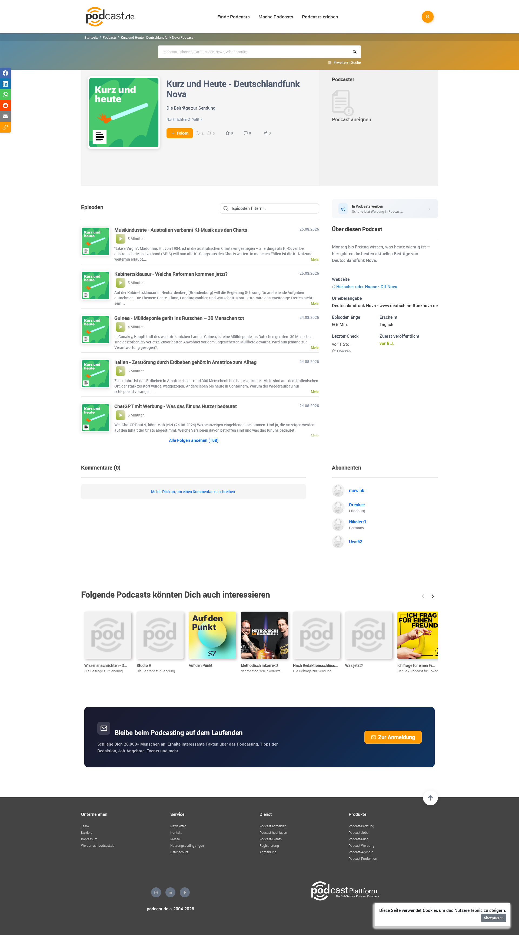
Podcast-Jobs (358, 832)
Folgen (182, 133)
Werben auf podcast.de (97, 845)
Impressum (89, 839)
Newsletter (178, 826)
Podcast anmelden (273, 826)
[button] (423, 596)
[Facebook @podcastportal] (185, 892)
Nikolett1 (358, 522)
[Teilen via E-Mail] (5, 116)
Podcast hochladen (273, 832)
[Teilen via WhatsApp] (5, 94)
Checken (344, 351)
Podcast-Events (271, 839)
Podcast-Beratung (361, 826)
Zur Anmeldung (396, 737)
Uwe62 (355, 541)
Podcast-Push (358, 839)
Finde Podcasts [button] (233, 17)
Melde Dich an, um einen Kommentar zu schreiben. (193, 491)
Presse (175, 839)
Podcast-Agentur (361, 852)
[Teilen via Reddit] (5, 105)
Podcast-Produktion (363, 858)
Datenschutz (179, 852)
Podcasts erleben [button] (320, 17)
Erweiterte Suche (347, 62)
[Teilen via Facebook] (5, 73)
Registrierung (269, 845)
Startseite (91, 37)
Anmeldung (268, 852)
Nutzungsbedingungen (187, 845)
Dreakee (357, 505)
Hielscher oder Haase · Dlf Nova (366, 287)
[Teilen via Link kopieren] (5, 127)
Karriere (86, 832)
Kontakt (176, 832)
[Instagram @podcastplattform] (156, 892)
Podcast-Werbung (361, 845)
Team (85, 826)
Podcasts (110, 37)
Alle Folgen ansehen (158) (193, 440)
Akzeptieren (494, 917)
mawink (356, 490)
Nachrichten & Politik (184, 119)
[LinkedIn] (170, 892)
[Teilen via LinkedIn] (5, 83)
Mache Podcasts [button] (275, 17)
